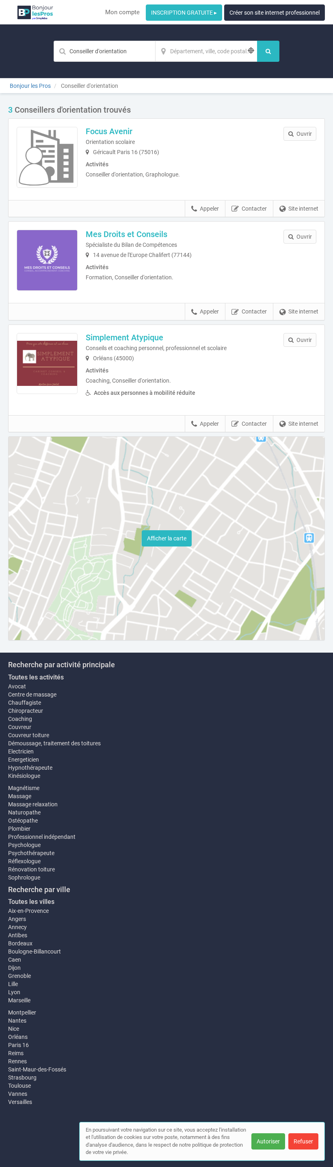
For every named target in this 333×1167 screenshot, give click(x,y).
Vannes (17, 1094)
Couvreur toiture (28, 735)
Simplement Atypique (124, 337)
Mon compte (122, 12)
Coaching (20, 719)
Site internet (303, 208)
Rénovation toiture (31, 869)
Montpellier (22, 1012)
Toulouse (19, 1085)
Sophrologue (24, 877)
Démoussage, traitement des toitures (54, 743)
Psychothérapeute (31, 853)
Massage (19, 796)
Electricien (21, 751)
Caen (14, 959)
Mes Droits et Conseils (126, 234)
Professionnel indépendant (42, 837)
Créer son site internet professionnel (274, 12)
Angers (17, 919)
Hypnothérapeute (30, 767)
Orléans (18, 1037)
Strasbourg (22, 1077)
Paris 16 (18, 1045)
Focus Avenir (109, 131)
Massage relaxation (33, 804)
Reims (16, 1053)
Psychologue (24, 845)
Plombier (19, 828)
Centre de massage (32, 694)
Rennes (17, 1061)
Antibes (17, 935)
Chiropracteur (25, 711)
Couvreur (19, 727)
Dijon (14, 968)
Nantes (17, 1020)
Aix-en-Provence (28, 911)
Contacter (254, 208)
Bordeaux (20, 943)
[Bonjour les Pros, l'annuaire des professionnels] (35, 12)
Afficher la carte (166, 538)
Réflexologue (24, 861)
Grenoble (19, 976)
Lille (13, 984)
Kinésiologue (24, 776)
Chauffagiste (24, 702)
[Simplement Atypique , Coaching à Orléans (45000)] (47, 363)
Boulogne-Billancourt (34, 951)
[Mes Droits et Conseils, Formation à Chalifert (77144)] (47, 260)
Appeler (209, 208)
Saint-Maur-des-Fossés (37, 1069)
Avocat (17, 686)
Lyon (14, 992)
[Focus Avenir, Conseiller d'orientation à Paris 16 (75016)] (47, 157)
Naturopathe (24, 812)
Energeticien (23, 759)
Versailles (20, 1102)
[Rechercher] (268, 51)
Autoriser (268, 1141)
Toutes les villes (31, 902)
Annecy (17, 927)
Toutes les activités (36, 677)
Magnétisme (23, 788)
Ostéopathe (23, 820)
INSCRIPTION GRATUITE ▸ (184, 12)
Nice (13, 1028)
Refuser (303, 1141)
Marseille (19, 1000)
